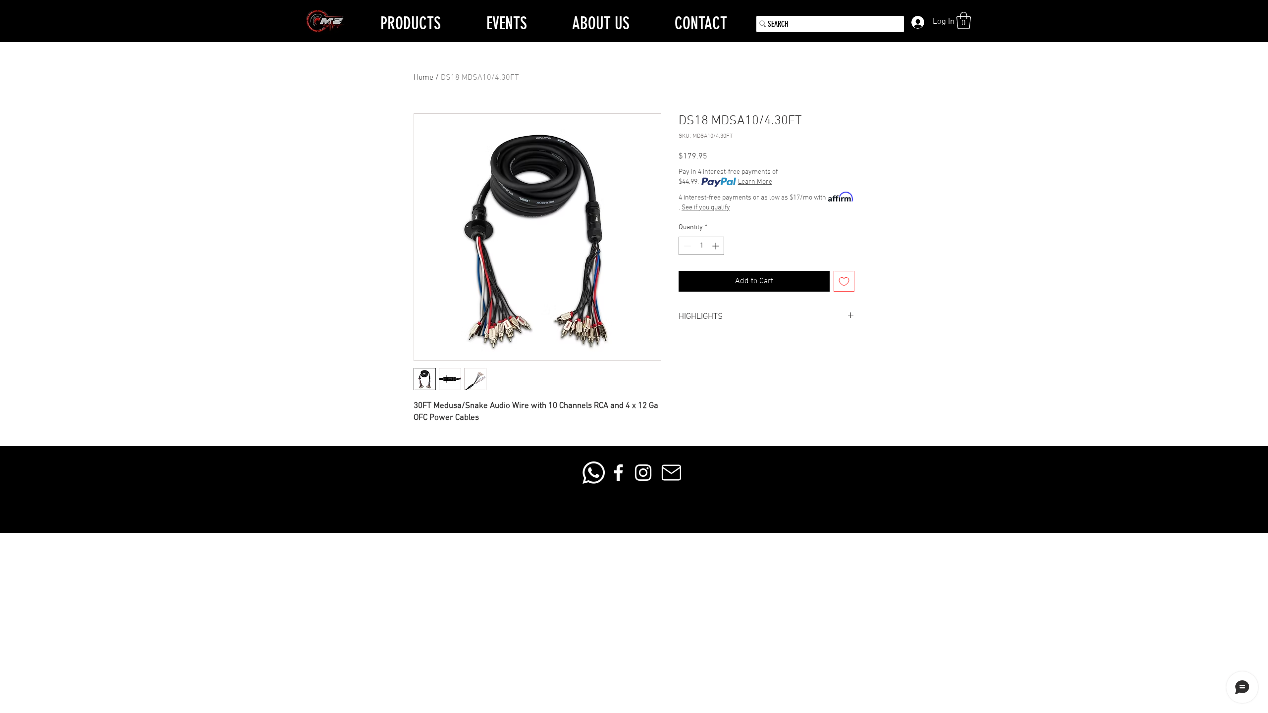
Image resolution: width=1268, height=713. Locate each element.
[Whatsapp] (593, 472)
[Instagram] (643, 472)
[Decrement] (686, 246)
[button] (963, 20)
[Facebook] (618, 472)
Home (423, 78)
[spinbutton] (701, 246)
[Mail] (671, 472)
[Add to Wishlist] (844, 281)
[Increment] (716, 246)
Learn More (755, 182)
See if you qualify (706, 208)
